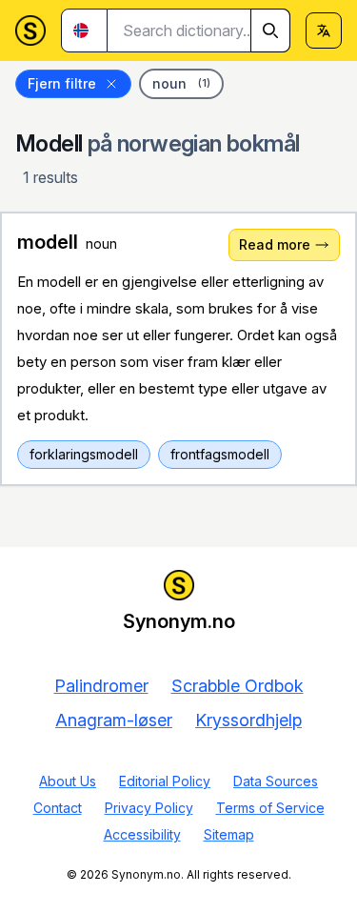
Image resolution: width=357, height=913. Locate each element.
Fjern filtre (62, 83)
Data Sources (275, 781)
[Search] (270, 30)
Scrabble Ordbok (237, 686)
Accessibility (142, 834)
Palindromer (101, 686)
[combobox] (199, 30)
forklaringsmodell (84, 454)
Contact (57, 808)
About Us (67, 781)
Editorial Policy (164, 781)
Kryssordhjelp (248, 720)
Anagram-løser (113, 720)
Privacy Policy (149, 808)
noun (181, 83)
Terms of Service (270, 808)
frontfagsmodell (219, 454)
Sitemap (229, 834)
